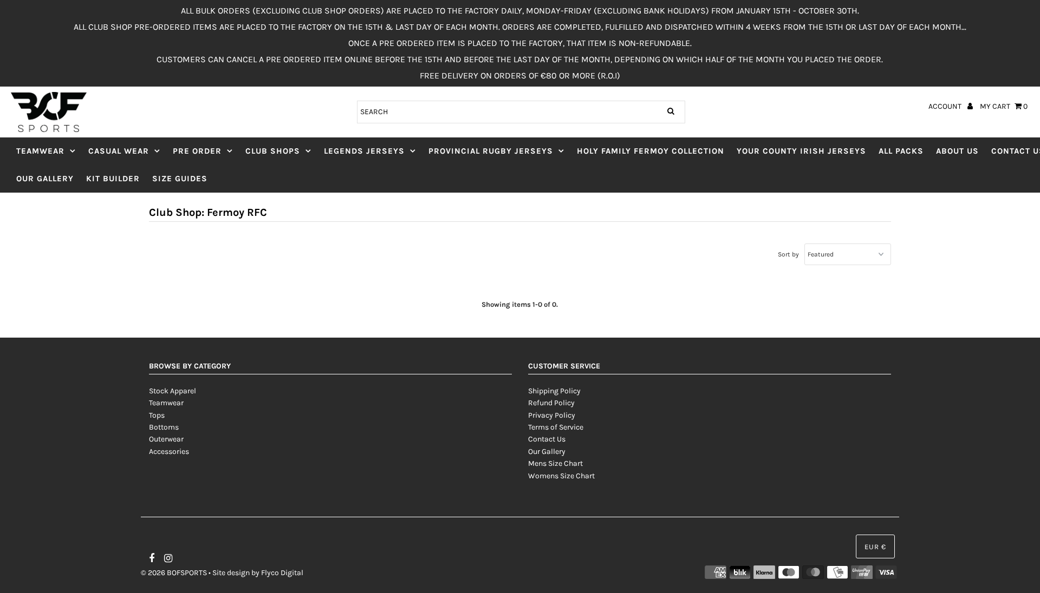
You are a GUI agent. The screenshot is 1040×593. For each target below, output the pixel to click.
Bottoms (164, 427)
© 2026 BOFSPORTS (174, 572)
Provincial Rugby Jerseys (490, 151)
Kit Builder (113, 178)
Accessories (169, 451)
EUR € (875, 547)
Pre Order (197, 151)
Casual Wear (118, 151)
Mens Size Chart (555, 463)
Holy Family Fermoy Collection (650, 151)
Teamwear (40, 151)
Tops (157, 415)
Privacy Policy (551, 415)
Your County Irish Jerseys (801, 151)
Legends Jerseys (364, 151)
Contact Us (547, 439)
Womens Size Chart (561, 475)
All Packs (901, 151)
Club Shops (272, 151)
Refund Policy (551, 402)
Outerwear (166, 439)
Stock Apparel (172, 391)
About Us (957, 151)
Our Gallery (45, 178)
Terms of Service (555, 427)
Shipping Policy (554, 391)
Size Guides (179, 178)
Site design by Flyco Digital (257, 572)
